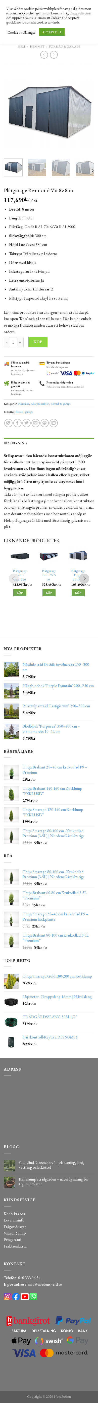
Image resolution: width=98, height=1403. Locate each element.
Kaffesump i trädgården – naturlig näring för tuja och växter (54, 1181)
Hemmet (37, 46)
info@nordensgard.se (45, 1284)
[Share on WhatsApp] (8, 423)
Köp (37, 342)
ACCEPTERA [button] (52, 32)
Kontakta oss (14, 1213)
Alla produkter (40, 403)
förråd (19, 412)
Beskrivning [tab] (15, 443)
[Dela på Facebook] (17, 423)
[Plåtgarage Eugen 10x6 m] (78, 555)
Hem (21, 46)
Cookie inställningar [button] (21, 32)
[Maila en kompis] (35, 423)
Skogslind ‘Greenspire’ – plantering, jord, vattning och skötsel (51, 1165)
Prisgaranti (12, 1239)
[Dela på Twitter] (26, 423)
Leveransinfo (14, 1220)
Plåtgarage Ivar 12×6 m (49, 575)
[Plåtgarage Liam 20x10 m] (19, 555)
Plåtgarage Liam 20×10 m (20, 575)
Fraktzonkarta (15, 1246)
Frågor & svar (15, 1226)
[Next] (86, 109)
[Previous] (11, 109)
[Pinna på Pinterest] (44, 423)
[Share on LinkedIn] (54, 423)
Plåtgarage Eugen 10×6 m (78, 575)
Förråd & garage (64, 46)
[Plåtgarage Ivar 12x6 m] (49, 555)
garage (29, 412)
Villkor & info (15, 1233)
